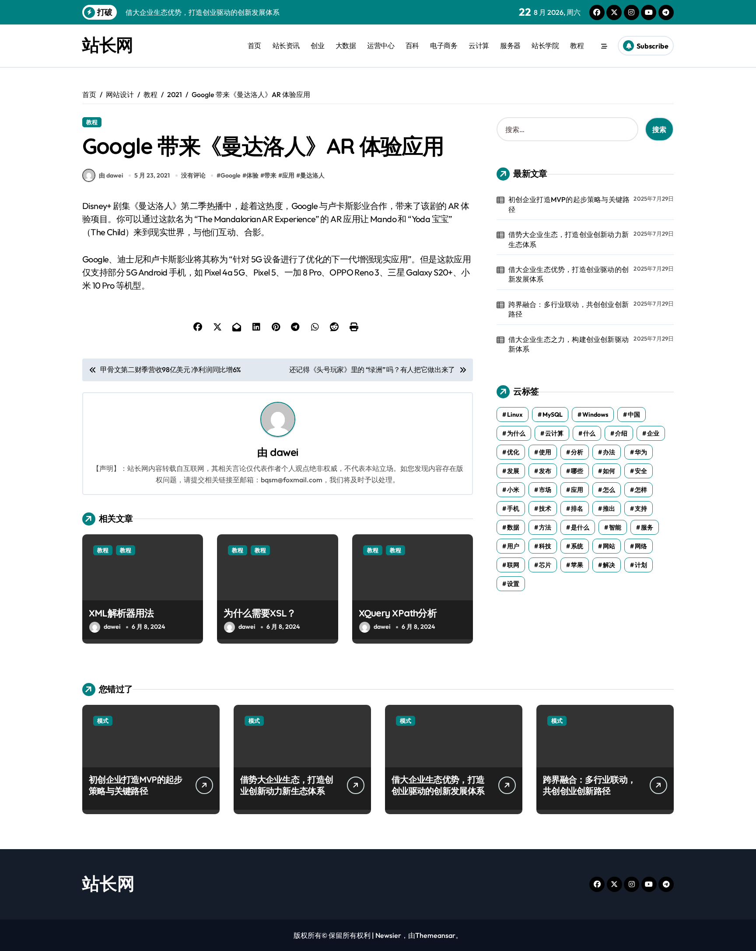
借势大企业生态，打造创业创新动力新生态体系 (568, 239)
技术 (545, 508)
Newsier (388, 935)
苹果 (577, 565)
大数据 (346, 45)
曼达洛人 (312, 175)
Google (230, 175)
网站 (609, 546)
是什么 (580, 527)
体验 (252, 175)
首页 (254, 45)
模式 (102, 720)
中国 (634, 414)
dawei (284, 452)
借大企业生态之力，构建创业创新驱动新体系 (568, 344)
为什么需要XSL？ (260, 613)
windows (595, 414)
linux (515, 414)
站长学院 (545, 45)
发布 (545, 471)
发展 (513, 471)
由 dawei (111, 175)
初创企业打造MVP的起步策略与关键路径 (569, 204)
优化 (513, 452)
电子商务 (443, 45)
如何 (609, 471)
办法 (609, 452)
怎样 (641, 490)
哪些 (577, 471)
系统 (577, 546)
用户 (513, 546)
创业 (317, 45)
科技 (545, 546)
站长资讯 (286, 45)
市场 (545, 490)
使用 (545, 452)
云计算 (479, 45)
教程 (577, 45)
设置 (513, 584)
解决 (609, 565)
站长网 (107, 45)
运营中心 (380, 45)
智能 (615, 527)
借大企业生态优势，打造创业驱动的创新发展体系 (568, 274)
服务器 (510, 45)
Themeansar (435, 935)
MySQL (552, 414)
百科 (412, 45)
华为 (641, 452)
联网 (513, 565)
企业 (653, 433)
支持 (641, 508)
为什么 (516, 433)
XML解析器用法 (121, 613)
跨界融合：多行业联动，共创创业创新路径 (568, 309)
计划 (641, 565)
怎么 (609, 490)
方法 (545, 527)
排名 (577, 508)
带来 (270, 175)
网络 (641, 546)
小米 (513, 490)
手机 (513, 508)
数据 (513, 527)
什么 (589, 433)
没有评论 (193, 175)
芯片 (545, 565)
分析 (577, 452)
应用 (288, 175)
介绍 (621, 433)
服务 (647, 527)
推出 (609, 508)
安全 (641, 471)
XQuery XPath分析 (398, 613)
